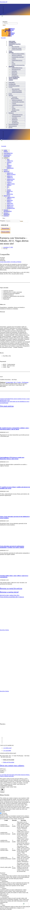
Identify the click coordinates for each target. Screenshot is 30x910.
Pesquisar (5, 21)
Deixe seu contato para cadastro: (12, 765)
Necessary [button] (2, 811)
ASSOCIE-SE (8, 31)
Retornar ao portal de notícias (11, 588)
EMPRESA (11, 28)
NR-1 (13, 62)
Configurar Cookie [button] (4, 787)
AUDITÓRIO (14, 71)
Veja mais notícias (7, 406)
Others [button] (1, 903)
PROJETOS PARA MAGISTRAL (18, 65)
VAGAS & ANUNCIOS (13, 78)
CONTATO (11, 80)
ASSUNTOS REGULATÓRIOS (18, 53)
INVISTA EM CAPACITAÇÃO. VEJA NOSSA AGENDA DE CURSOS (12, 596)
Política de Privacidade (8, 759)
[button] (15, 257)
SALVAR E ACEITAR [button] (6, 909)
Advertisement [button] (3, 895)
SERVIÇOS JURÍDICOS (17, 55)
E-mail (2, 770)
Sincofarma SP (3, 2)
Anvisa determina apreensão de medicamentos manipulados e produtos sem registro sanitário (12, 546)
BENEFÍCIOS (14, 72)
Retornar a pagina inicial (9, 592)
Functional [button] (2, 873)
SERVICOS (11, 95)
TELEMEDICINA (15, 76)
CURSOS (14, 58)
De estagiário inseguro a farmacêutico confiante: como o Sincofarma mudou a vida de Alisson (14, 428)
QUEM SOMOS (12, 41)
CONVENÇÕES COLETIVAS (15, 44)
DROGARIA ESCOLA (16, 69)
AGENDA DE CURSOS (16, 48)
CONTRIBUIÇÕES (12, 42)
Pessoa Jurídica (5, 231)
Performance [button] (3, 880)
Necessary (4, 813)
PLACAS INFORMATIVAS (14, 77)
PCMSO (10, 51)
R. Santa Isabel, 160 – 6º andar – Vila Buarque (17, 382)
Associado (3, 37)
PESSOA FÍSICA (11, 35)
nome (1, 768)
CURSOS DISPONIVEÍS (17, 49)
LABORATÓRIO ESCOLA (17, 60)
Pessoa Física (5, 228)
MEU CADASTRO (15, 46)
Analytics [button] (2, 887)
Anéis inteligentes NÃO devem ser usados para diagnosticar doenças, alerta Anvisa (12, 458)
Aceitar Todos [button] (13, 787)
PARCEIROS (14, 74)
